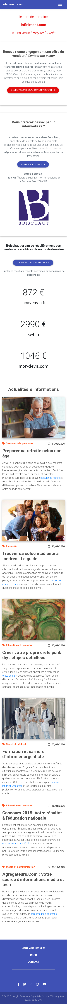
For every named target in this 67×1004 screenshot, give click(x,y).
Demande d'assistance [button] (31, 164)
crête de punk (9, 675)
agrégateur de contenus (44, 913)
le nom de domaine (33, 17)
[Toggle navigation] (60, 4)
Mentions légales (33, 948)
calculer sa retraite (50, 477)
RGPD (33, 955)
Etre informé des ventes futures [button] (32, 262)
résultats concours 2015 (15, 843)
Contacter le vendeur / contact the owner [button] (31, 90)
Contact (34, 961)
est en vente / (33, 33)
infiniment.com (33, 25)
